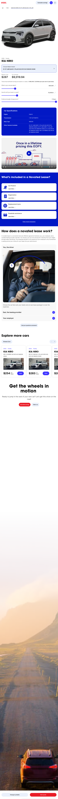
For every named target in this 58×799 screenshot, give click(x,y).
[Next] (54, 341)
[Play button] (29, 153)
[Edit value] (55, 86)
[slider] (15, 89)
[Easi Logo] (3, 3)
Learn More (11, 188)
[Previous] (51, 341)
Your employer (8, 318)
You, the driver (8, 247)
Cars (7, 7)
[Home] (3, 8)
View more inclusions (29, 221)
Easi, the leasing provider (12, 312)
